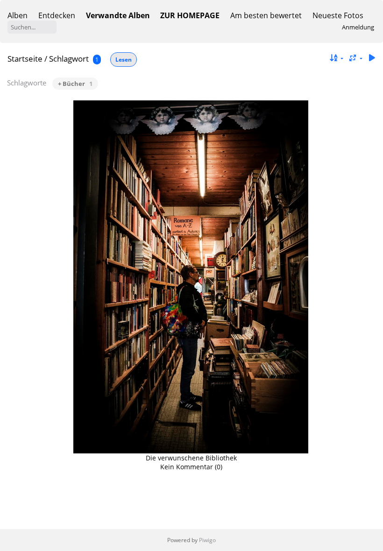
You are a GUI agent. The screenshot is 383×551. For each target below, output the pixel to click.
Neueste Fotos (337, 15)
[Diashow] (371, 58)
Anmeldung (358, 27)
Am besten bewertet (266, 15)
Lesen (123, 60)
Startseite (25, 58)
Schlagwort (69, 58)
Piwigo (207, 540)
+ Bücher (75, 83)
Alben (17, 15)
